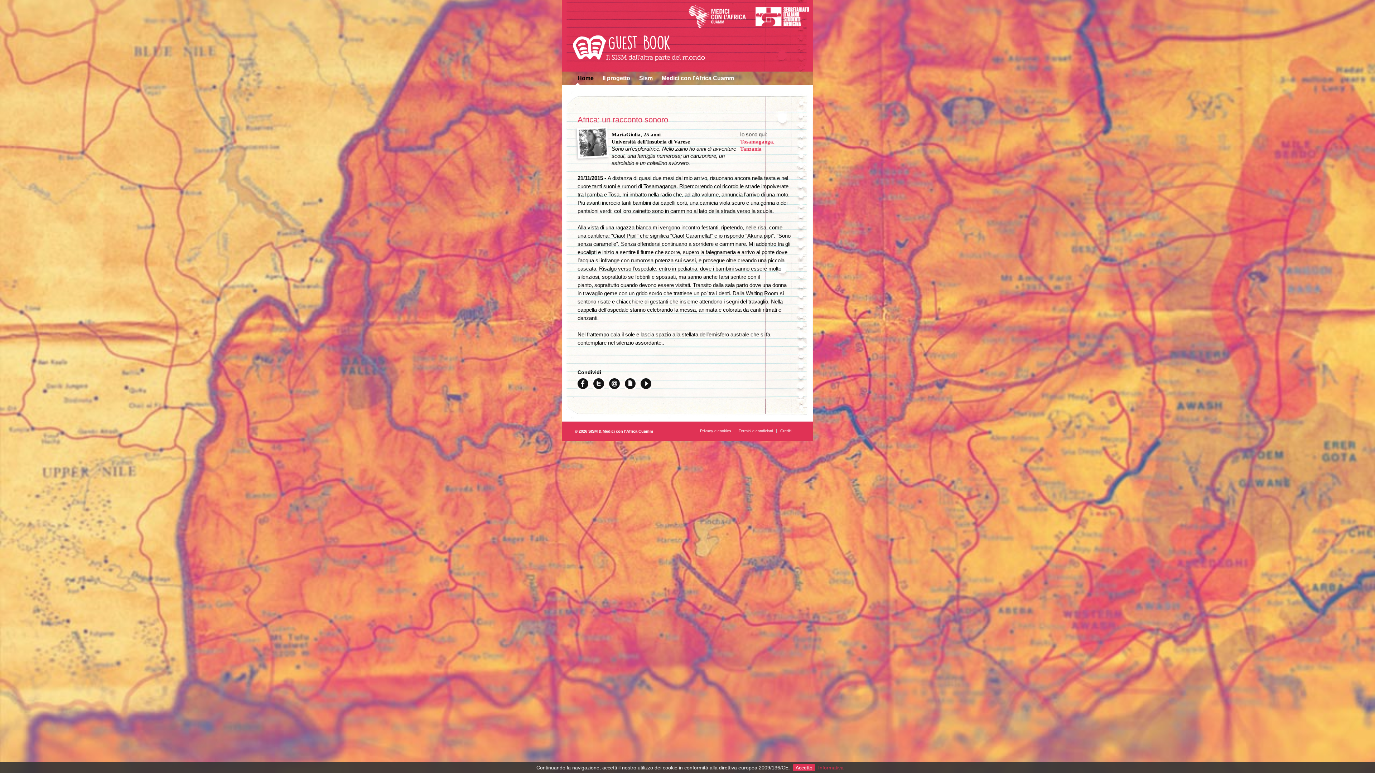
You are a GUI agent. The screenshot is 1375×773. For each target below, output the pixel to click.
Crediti (785, 431)
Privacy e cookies (715, 431)
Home (586, 78)
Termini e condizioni (756, 431)
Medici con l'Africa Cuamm (698, 78)
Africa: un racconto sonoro (623, 119)
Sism (646, 78)
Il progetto (616, 78)
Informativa (831, 767)
